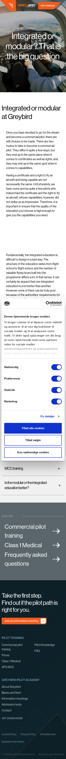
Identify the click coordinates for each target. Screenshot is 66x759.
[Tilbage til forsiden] (26, 5)
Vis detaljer (47, 416)
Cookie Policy (9, 734)
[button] (8, 5)
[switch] (56, 379)
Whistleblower (48, 734)
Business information (13, 741)
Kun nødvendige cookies (33, 452)
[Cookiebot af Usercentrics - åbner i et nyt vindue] (46, 303)
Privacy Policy (28, 734)
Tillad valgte (33, 440)
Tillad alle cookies (33, 428)
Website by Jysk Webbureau (51, 754)
